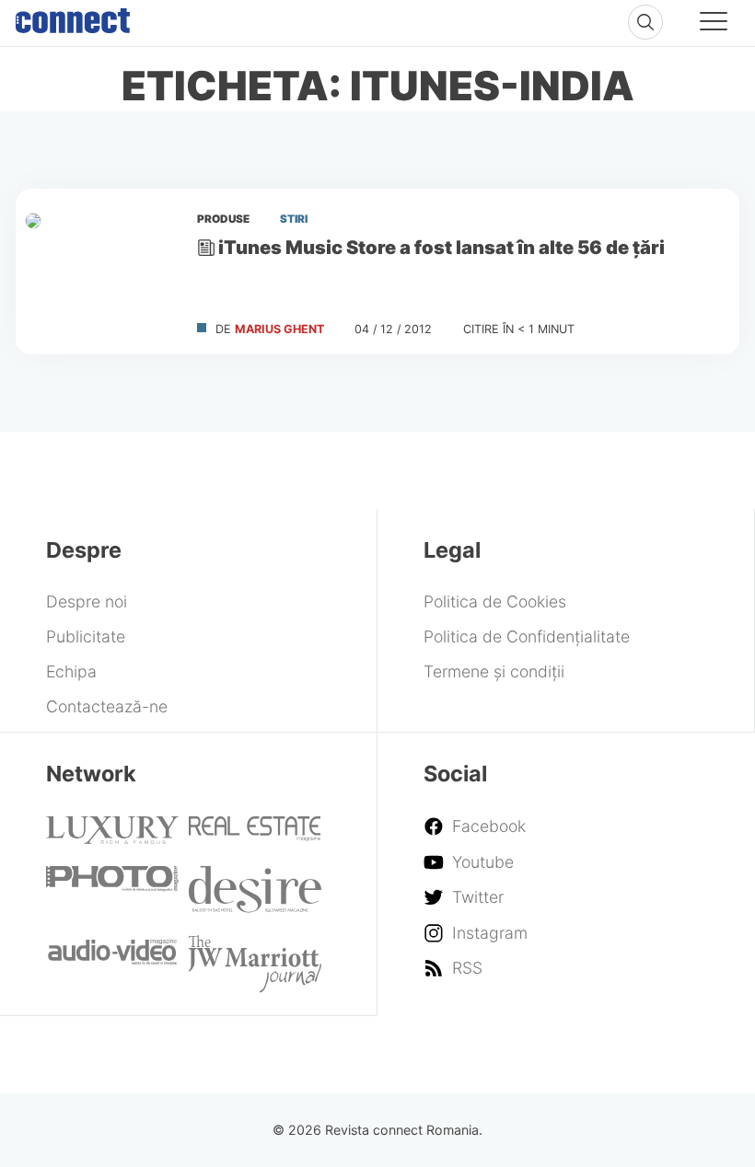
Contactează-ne (107, 706)
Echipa (71, 671)
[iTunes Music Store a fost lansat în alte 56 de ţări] (98, 271)
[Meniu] (713, 24)
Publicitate (85, 636)
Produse (223, 219)
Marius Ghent (279, 329)
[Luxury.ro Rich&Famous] (112, 838)
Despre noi (86, 601)
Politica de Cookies (495, 601)
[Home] (73, 16)
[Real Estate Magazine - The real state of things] (255, 835)
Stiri (294, 219)
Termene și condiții (494, 671)
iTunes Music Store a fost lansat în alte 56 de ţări (441, 247)
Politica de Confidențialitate (527, 636)
